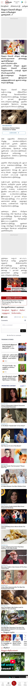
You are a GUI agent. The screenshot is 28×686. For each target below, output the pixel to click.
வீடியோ (6, 648)
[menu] (2, 2)
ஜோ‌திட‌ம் (14, 310)
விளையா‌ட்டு (15, 6)
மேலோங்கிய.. (17, 313)
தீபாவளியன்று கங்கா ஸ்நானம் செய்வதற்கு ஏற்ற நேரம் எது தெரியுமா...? (13, 302)
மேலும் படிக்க (9, 632)
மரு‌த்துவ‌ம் (6, 313)
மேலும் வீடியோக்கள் (9, 651)
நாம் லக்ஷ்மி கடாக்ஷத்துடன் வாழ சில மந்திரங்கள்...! (6, 643)
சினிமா (22, 310)
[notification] (25, 2)
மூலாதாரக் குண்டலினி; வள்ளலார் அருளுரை (17, 643)
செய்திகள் (5, 6)
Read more (7, 288)
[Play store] (22, 2)
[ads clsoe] (27, 677)
